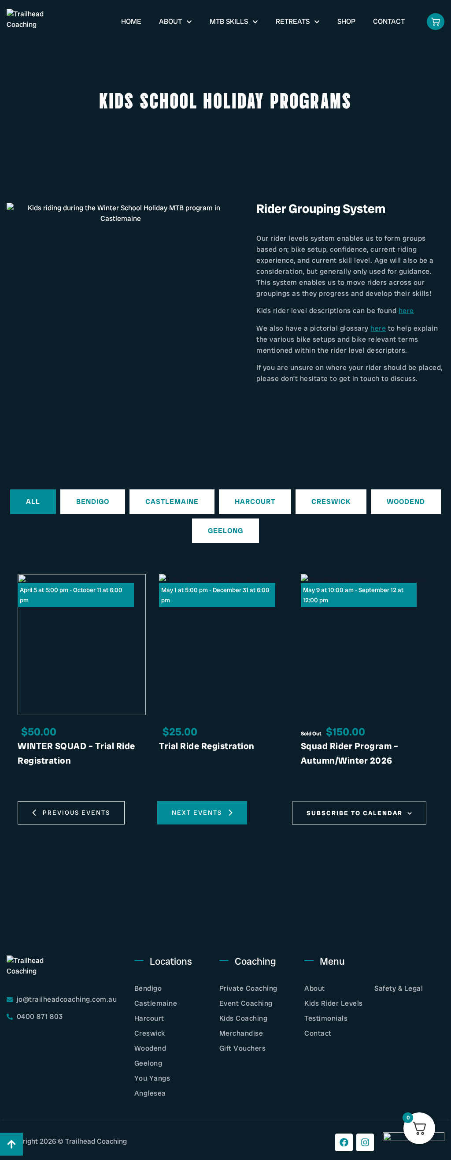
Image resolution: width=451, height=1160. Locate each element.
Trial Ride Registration (207, 746)
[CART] (435, 21)
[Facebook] (344, 1142)
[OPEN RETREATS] (317, 21)
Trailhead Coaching (96, 1141)
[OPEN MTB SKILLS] (255, 21)
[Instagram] (365, 1142)
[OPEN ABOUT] (189, 21)
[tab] (33, 501)
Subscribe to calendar (355, 813)
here (406, 310)
